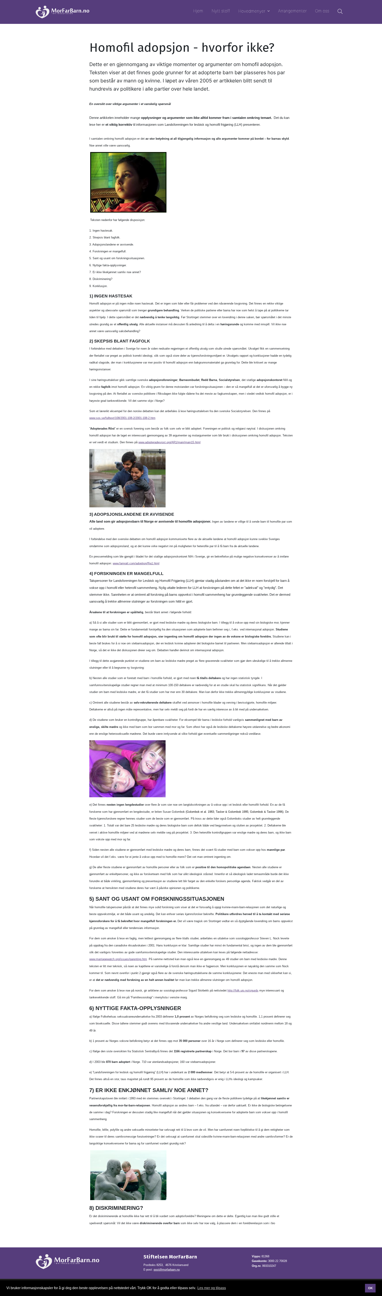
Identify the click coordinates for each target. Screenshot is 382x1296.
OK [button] (370, 1288)
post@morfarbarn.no (167, 1269)
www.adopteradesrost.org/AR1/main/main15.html (169, 442)
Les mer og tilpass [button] (211, 1288)
